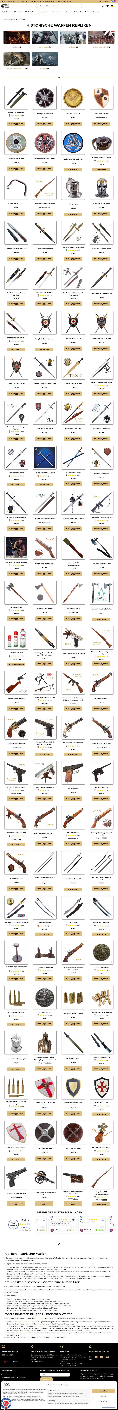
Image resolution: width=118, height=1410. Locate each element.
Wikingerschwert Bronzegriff (45, 518)
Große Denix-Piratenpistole (44, 563)
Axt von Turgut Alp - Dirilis (101, 563)
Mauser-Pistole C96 (101, 787)
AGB (2, 1380)
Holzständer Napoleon (45, 967)
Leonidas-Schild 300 (73, 114)
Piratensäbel (73, 922)
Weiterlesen (72, 169)
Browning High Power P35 (16, 1193)
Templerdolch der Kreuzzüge (102, 293)
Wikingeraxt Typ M (73, 608)
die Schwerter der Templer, (28, 1322)
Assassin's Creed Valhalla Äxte (101, 609)
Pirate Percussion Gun (101, 698)
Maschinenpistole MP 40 (24, 1333)
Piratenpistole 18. (73, 832)
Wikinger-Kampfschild (45, 114)
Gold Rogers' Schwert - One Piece (16, 922)
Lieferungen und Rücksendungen (14, 1377)
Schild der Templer (101, 1102)
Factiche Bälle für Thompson (101, 1012)
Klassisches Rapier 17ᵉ (73, 879)
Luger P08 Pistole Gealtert (16, 787)
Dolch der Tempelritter (45, 249)
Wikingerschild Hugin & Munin (44, 158)
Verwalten (103, 1401)
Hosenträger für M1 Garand (101, 158)
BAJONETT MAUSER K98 (101, 1057)
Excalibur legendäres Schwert (73, 518)
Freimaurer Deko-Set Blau (101, 338)
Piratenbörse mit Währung (101, 1147)
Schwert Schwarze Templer (16, 517)
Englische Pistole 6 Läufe (16, 743)
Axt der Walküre (16, 607)
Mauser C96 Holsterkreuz (16, 698)
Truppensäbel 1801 (44, 922)
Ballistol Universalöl (16, 652)
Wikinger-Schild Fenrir (16, 158)
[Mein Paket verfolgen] (32, 1346)
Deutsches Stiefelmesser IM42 (16, 249)
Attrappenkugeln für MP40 (73, 1013)
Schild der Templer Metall (16, 1147)
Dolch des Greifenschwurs (101, 249)
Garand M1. (86, 1330)
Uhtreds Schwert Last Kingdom (45, 383)
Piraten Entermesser (41, 1326)
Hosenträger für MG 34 (16, 204)
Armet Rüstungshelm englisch (16, 1059)
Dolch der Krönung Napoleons (73, 247)
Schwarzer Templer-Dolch (16, 338)
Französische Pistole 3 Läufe (73, 742)
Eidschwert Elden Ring (73, 428)
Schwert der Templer (16, 473)
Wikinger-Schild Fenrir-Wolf (73, 159)
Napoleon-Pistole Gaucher (16, 832)
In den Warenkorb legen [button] (16, 124)
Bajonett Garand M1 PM (16, 112)
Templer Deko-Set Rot (73, 338)
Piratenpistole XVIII (16, 878)
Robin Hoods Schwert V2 (45, 428)
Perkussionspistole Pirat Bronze (45, 833)
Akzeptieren (104, 1391)
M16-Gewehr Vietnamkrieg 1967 (102, 517)
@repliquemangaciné (98, 1374)
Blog (100, 1)
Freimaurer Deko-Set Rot (16, 383)
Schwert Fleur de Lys (73, 472)
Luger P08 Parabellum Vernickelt (73, 653)
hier (40, 1361)
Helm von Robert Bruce (101, 204)
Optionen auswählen (16, 664)
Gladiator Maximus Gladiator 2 (16, 562)
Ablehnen (104, 1396)
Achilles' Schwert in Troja (73, 383)
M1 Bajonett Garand (73, 1058)
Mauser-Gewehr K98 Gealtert (45, 204)
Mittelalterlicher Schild (101, 114)
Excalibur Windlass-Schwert (45, 473)
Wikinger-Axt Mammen (45, 608)
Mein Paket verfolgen (43, 1351)
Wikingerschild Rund (73, 1148)
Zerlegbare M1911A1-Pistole (44, 787)
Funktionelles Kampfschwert (101, 382)
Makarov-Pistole (73, 788)
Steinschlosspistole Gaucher (102, 743)
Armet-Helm (73, 204)
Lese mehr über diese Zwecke (108, 1407)
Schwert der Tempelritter (101, 428)
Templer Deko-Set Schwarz (44, 339)
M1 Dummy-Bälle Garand (16, 1012)
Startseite (7, 19)
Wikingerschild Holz (45, 1148)
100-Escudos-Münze (101, 967)
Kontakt (106, 1)
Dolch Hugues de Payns (44, 292)
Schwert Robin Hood (101, 473)
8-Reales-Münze (44, 1012)
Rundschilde (39, 1318)
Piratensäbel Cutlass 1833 (101, 922)
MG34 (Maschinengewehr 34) (44, 697)
